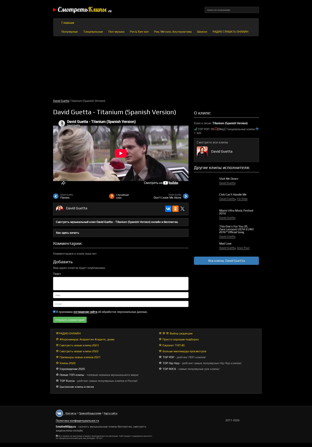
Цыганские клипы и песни (76, 386)
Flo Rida (242, 199)
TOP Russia (67, 380)
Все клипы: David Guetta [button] (226, 261)
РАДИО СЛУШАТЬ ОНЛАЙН (230, 31)
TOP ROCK (169, 369)
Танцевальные (93, 31)
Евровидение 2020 (72, 369)
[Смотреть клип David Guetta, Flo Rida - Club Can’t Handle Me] (206, 198)
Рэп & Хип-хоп (139, 31)
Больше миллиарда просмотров (184, 351)
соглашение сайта (85, 311)
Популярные (69, 31)
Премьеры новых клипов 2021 (80, 357)
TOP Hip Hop (170, 363)
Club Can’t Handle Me (232, 194)
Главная (67, 23)
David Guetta (61, 101)
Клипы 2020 (67, 363)
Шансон (202, 31)
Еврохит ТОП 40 (173, 345)
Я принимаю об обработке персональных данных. (101, 311)
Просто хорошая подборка (180, 339)
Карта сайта (110, 413)
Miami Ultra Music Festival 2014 (236, 212)
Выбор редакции (180, 333)
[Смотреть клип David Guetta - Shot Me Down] (206, 182)
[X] (182, 209)
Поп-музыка (116, 31)
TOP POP (168, 357)
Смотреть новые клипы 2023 (79, 345)
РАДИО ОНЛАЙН (70, 333)
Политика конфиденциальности (77, 420)
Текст (57, 273)
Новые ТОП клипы (71, 375)
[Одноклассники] (175, 209)
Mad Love (225, 243)
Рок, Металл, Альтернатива (173, 31)
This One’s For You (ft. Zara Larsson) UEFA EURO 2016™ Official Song (236, 229)
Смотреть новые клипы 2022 (79, 351)
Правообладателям (90, 413)
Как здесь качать (67, 232)
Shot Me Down (228, 178)
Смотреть (85, 10)
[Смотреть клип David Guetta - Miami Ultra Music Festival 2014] (206, 214)
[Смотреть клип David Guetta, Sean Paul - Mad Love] (206, 247)
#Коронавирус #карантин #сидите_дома (86, 339)
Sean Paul (243, 248)
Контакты (71, 413)
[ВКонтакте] (168, 209)
